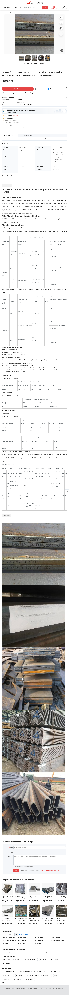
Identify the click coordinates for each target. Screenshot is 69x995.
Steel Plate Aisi (58, 975)
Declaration (52, 988)
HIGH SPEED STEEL (39, 941)
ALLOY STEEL (38, 944)
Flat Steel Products (21, 975)
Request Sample (29, 93)
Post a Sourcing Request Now (50, 870)
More (3, 982)
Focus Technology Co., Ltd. (23, 988)
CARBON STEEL (22, 938)
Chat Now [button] (52, 89)
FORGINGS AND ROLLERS (8, 938)
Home (3, 12)
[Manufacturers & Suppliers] (34, 2)
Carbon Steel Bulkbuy (28, 979)
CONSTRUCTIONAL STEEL (58, 941)
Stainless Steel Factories (40, 971)
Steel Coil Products (8, 975)
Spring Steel (43, 959)
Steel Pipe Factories (55, 971)
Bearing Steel (6, 963)
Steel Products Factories (24, 971)
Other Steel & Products (31, 959)
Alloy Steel (32, 12)
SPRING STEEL (22, 944)
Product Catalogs (25, 934)
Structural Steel (54, 959)
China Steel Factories (8, 971)
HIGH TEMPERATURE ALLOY (9, 941)
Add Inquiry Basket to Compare (35, 64)
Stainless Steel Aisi (34, 975)
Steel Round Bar (17, 959)
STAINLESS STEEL (55, 938)
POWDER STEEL (22, 941)
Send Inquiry (18, 89)
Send (16, 870)
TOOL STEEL (5, 944)
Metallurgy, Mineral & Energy (12, 12)
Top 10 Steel (6, 979)
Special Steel (6, 959)
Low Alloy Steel (40, 12)
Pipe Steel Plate (47, 975)
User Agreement (44, 988)
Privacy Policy (59, 988)
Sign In (4, 128)
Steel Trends (16, 979)
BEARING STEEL (38, 938)
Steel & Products (24, 12)
